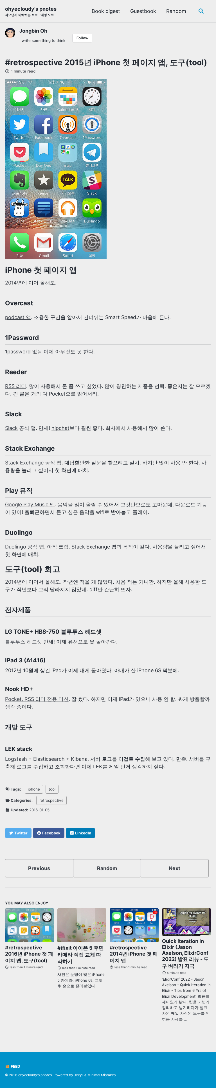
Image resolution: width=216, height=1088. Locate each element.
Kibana (79, 759)
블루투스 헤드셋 (23, 642)
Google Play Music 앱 (30, 504)
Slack (11, 428)
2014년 (13, 283)
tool (52, 789)
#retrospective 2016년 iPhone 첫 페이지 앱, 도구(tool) (29, 954)
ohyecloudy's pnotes (31, 11)
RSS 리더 (15, 386)
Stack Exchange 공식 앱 (33, 463)
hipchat (60, 428)
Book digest (106, 11)
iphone (34, 789)
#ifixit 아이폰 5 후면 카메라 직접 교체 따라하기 (80, 954)
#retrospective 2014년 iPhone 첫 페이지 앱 (134, 954)
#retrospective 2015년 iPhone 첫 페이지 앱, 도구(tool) (106, 62)
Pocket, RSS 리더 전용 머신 (37, 699)
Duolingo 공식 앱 (24, 547)
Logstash (16, 759)
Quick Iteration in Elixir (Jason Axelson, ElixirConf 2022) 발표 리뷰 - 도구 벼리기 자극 (185, 953)
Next (174, 868)
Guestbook (143, 11)
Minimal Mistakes (101, 1075)
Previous (39, 868)
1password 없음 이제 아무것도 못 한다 (49, 352)
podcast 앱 (18, 317)
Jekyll (79, 1075)
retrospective (51, 800)
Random (176, 11)
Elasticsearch (49, 759)
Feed (15, 1066)
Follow (82, 38)
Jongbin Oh (33, 31)
